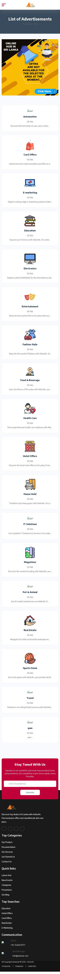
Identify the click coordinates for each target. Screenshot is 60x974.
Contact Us (7, 861)
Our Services (7, 852)
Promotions (7, 890)
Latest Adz (6, 875)
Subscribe (30, 792)
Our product (7, 842)
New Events (7, 880)
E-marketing (7, 928)
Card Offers (7, 918)
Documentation (8, 847)
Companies (6, 966)
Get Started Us (8, 857)
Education (6, 908)
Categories (6, 885)
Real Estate (7, 923)
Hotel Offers (7, 913)
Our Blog (5, 895)
